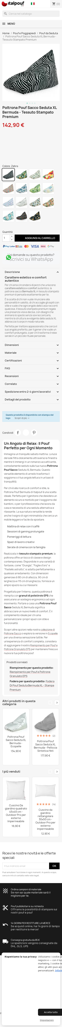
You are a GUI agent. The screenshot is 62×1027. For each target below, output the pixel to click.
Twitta (26, 432)
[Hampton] (8, 216)
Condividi (18, 432)
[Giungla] (35, 188)
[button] (33, 4)
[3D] (8, 202)
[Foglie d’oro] (35, 216)
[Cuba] (48, 202)
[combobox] (31, 13)
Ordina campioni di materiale (26, 889)
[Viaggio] (35, 202)
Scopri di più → (22, 418)
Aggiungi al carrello (37, 238)
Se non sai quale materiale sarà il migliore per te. (30, 894)
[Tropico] (22, 174)
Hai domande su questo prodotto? (31, 255)
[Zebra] (8, 174)
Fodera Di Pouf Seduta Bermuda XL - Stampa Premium (32, 685)
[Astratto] (22, 188)
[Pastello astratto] (48, 188)
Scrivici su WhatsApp (31, 259)
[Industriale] (22, 202)
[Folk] (8, 188)
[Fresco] (48, 174)
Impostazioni (47, 1020)
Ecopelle (53, 633)
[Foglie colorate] (22, 216)
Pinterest (34, 432)
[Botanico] (35, 174)
